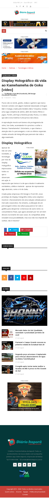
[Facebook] (20, 6)
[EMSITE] (24, 474)
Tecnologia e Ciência (25, 68)
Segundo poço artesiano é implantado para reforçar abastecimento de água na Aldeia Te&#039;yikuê (30, 356)
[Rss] (17, 6)
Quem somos (9, 491)
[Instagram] (27, 6)
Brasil (4, 354)
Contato (25, 494)
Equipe (25, 491)
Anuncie (19, 491)
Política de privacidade (37, 491)
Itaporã (7, 308)
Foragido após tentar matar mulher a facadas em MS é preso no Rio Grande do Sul (30, 368)
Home (4, 68)
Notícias (12, 68)
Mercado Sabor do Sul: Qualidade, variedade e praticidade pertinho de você (29, 332)
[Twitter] (24, 6)
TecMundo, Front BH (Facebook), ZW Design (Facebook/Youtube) (19, 94)
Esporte (4, 342)
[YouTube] (30, 6)
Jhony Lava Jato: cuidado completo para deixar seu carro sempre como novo (22, 316)
